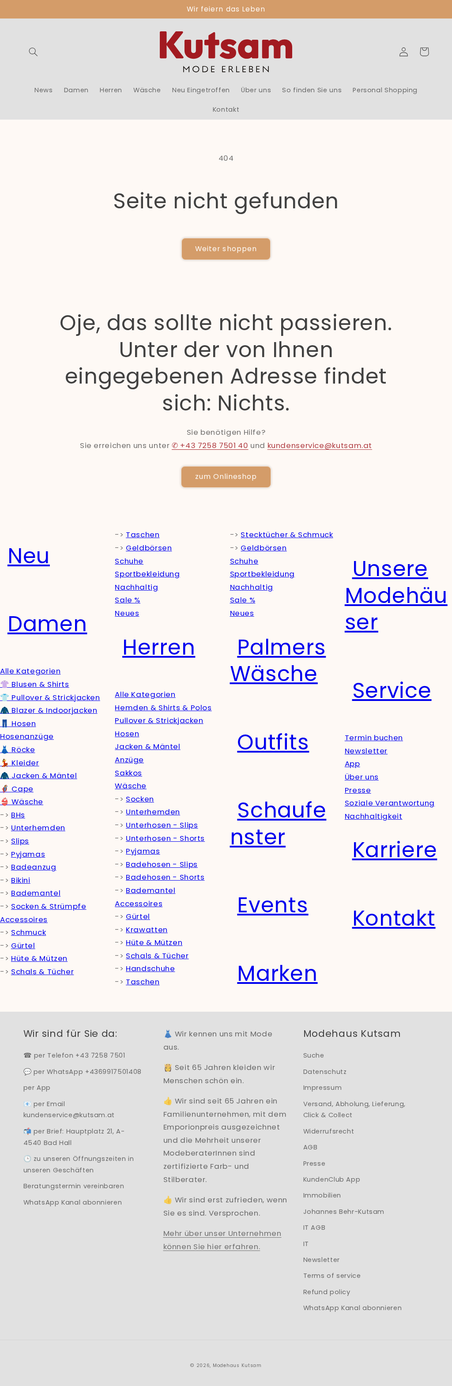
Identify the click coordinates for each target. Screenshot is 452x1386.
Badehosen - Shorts (165, 877)
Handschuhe (150, 968)
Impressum (322, 1087)
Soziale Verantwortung (390, 803)
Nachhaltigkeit (374, 816)
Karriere (394, 850)
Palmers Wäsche (278, 661)
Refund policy (326, 1292)
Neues (127, 613)
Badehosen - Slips (162, 864)
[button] (33, 51)
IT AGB (314, 1227)
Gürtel (23, 945)
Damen (47, 624)
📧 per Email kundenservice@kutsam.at (69, 1110)
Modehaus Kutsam (237, 1365)
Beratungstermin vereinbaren (73, 1186)
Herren (158, 647)
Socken (140, 799)
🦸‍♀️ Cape (17, 788)
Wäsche (131, 785)
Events (272, 905)
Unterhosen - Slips (162, 825)
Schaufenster (278, 823)
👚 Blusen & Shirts (34, 684)
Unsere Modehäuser (396, 595)
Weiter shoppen (226, 249)
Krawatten (147, 929)
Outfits (273, 742)
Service (392, 690)
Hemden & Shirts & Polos (163, 707)
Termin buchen (374, 737)
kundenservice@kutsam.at (320, 445)
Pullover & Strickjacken (159, 720)
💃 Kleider (19, 762)
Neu (29, 556)
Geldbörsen (149, 547)
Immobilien (322, 1195)
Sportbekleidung (147, 574)
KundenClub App (332, 1179)
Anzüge (129, 759)
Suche (313, 1055)
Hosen (127, 733)
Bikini (20, 880)
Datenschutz (325, 1071)
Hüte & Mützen (39, 958)
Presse (358, 790)
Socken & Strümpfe (49, 906)
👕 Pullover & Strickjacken (50, 697)
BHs (18, 815)
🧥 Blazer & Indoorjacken (49, 710)
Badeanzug (33, 867)
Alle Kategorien (30, 671)
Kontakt (394, 918)
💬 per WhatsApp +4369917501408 (82, 1071)
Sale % (127, 600)
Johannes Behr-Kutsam (344, 1211)
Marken (277, 973)
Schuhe (129, 561)
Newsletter (366, 751)
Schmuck (28, 932)
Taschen (142, 534)
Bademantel (35, 893)
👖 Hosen (18, 723)
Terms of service (332, 1275)
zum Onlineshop (226, 476)
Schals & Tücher (42, 971)
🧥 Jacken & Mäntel (38, 775)
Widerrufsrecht (328, 1131)
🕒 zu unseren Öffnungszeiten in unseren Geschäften (78, 1164)
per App (37, 1087)
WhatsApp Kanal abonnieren (72, 1202)
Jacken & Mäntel (147, 746)
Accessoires (24, 919)
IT (306, 1243)
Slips (20, 841)
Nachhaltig (136, 587)
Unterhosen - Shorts (165, 838)
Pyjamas (28, 854)
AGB (310, 1147)
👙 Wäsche (21, 801)
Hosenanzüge (27, 736)
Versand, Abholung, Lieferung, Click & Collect (354, 1110)
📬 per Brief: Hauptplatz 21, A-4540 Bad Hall (74, 1137)
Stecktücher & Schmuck (287, 534)
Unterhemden (38, 827)
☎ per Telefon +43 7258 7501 (74, 1055)
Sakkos (128, 773)
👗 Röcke (17, 749)
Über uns (362, 777)
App (352, 763)
